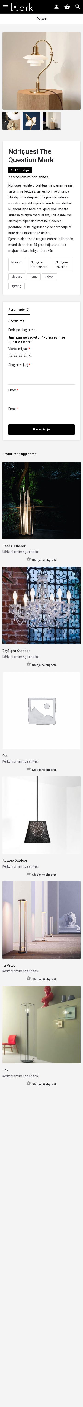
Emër (13, 390)
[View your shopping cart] (67, 7)
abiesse (17, 276)
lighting (16, 286)
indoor (49, 276)
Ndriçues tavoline (62, 265)
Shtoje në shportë (44, 560)
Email (13, 409)
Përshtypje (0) (19, 309)
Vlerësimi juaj (19, 349)
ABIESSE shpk (20, 170)
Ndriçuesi (15, 185)
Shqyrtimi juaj (19, 365)
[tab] (20, 311)
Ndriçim (16, 262)
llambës (67, 239)
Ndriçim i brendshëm (39, 265)
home (33, 276)
